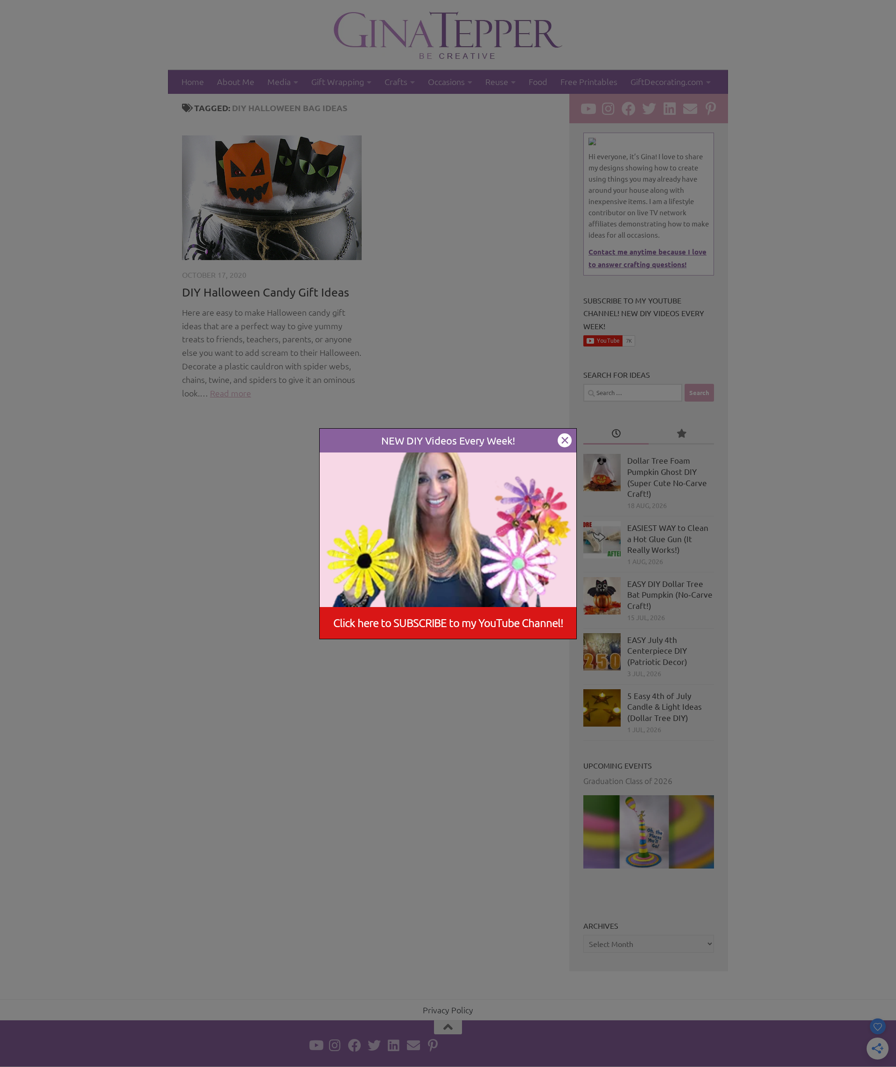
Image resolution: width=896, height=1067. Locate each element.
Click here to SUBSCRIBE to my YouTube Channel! (448, 622)
